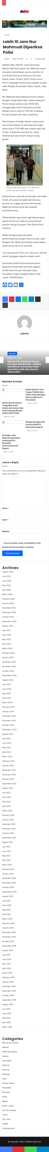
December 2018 (9, 986)
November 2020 (9, 883)
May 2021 (6, 856)
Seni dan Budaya (9, 1110)
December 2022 (9, 770)
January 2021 (7, 874)
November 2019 (9, 937)
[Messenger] (18, 299)
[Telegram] (31, 299)
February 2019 (8, 977)
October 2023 (8, 725)
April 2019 (6, 968)
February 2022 (8, 815)
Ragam (5, 1101)
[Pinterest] (11, 299)
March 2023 (7, 756)
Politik (4, 1097)
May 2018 (6, 1018)
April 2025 (6, 644)
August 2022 (7, 788)
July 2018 (6, 1009)
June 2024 (6, 689)
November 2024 (9, 666)
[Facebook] (5, 299)
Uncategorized (8, 1128)
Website (5, 531)
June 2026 (6, 581)
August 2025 (7, 626)
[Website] (24, 338)
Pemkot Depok (8, 1083)
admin (6, 59)
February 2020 (8, 923)
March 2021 (7, 865)
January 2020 (8, 928)
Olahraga (6, 1074)
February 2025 (8, 653)
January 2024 (8, 711)
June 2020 (6, 905)
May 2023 (6, 747)
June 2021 (6, 851)
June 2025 (6, 635)
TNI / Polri (6, 1119)
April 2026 (6, 590)
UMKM (5, 1124)
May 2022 (6, 802)
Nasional (5, 1065)
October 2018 (8, 995)
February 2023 (8, 761)
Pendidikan (6, 1088)
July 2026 (6, 576)
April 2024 (6, 698)
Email (5, 520)
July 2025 (6, 630)
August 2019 (7, 950)
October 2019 (8, 941)
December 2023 (9, 716)
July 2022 (6, 792)
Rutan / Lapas (8, 1106)
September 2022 (9, 783)
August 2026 (7, 572)
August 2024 (7, 680)
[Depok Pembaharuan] (24, 12)
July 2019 (6, 955)
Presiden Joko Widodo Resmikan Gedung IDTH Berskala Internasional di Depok (11, 442)
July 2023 (6, 738)
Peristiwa (6, 1092)
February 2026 (8, 599)
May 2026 (6, 585)
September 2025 (9, 621)
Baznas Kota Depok (10, 1043)
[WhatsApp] (24, 299)
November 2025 (9, 612)
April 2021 (6, 860)
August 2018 (7, 1004)
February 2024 (8, 707)
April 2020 (6, 914)
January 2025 (8, 657)
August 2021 (7, 842)
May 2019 (6, 964)
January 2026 (8, 603)
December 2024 (9, 662)
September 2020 (9, 892)
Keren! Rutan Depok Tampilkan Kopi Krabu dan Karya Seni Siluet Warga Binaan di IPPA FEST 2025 (12, 408)
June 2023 (6, 743)
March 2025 (7, 648)
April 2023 (6, 752)
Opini (4, 1079)
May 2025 (6, 639)
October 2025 (8, 617)
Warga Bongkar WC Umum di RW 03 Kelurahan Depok (35, 425)
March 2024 (7, 702)
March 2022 (7, 811)
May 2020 (6, 910)
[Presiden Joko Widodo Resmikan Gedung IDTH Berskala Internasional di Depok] (12, 427)
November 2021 (9, 829)
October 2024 (8, 671)
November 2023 (9, 720)
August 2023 (7, 734)
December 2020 (9, 878)
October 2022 (8, 779)
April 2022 (6, 806)
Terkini (5, 1115)
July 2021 (6, 847)
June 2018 (6, 1013)
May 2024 (6, 693)
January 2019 (7, 982)
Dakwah (5, 1047)
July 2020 (6, 901)
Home (7, 35)
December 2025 (9, 608)
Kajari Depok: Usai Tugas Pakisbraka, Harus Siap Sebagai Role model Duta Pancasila (35, 394)
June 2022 (6, 797)
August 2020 (7, 896)
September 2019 (9, 946)
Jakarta (5, 1056)
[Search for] (45, 13)
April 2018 (6, 1022)
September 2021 (9, 838)
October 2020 (8, 887)
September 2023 (9, 729)
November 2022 (9, 774)
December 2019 (9, 932)
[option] (24, 360)
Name (5, 508)
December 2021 (9, 824)
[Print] (5, 305)
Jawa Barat (6, 1061)
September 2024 (9, 675)
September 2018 (9, 1000)
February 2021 (8, 869)
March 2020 (7, 919)
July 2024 (6, 684)
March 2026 (7, 594)
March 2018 (7, 1027)
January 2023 (8, 765)
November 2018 (9, 991)
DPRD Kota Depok (9, 1052)
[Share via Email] (38, 299)
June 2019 (6, 959)
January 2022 (8, 820)
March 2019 (7, 973)
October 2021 (8, 833)
